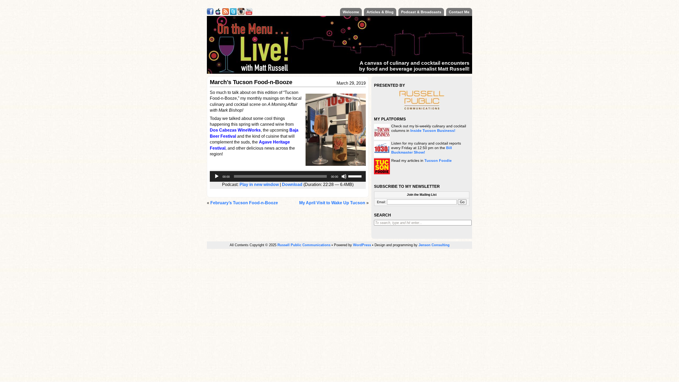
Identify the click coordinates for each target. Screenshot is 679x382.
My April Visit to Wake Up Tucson (332, 203)
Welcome (351, 12)
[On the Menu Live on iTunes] (218, 13)
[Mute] (344, 176)
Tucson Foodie (438, 161)
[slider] (355, 176)
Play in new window (259, 184)
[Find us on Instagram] (241, 13)
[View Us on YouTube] (249, 13)
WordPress (362, 245)
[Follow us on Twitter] (233, 13)
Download (292, 184)
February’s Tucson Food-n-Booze (244, 203)
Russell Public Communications (303, 245)
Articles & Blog (380, 12)
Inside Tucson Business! (432, 131)
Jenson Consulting (434, 245)
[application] (288, 176)
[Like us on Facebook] (210, 13)
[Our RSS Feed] (225, 13)
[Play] (216, 176)
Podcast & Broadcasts (421, 12)
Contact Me (459, 12)
